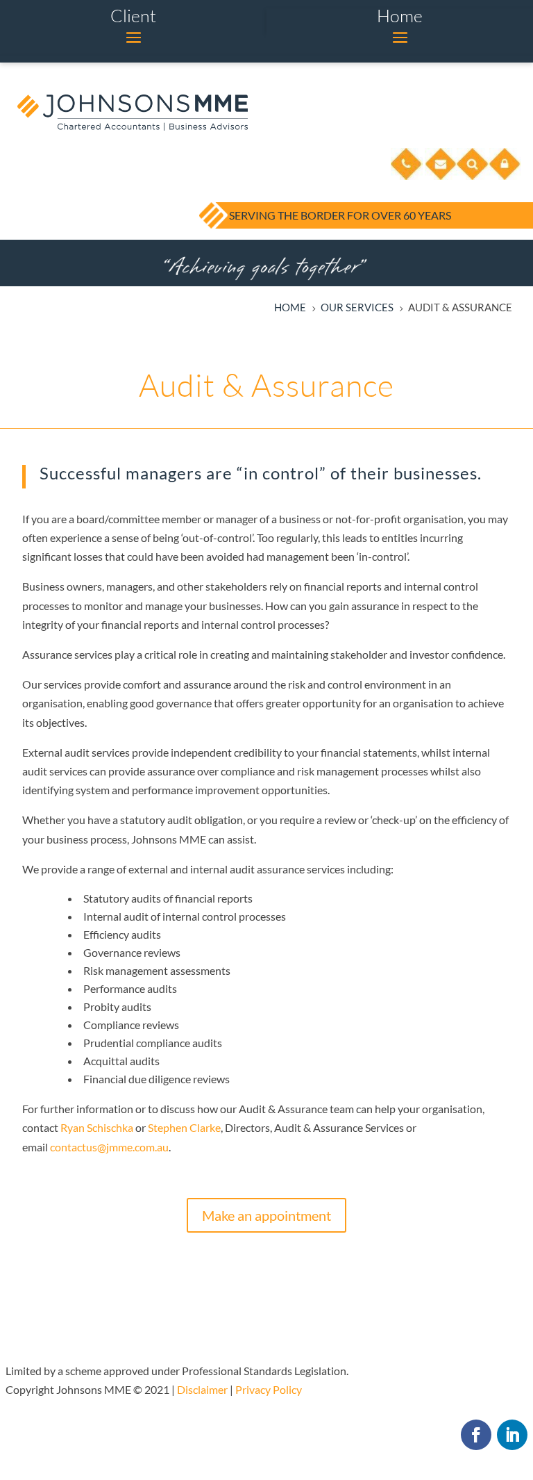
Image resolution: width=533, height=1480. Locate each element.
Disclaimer (202, 1389)
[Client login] (505, 176)
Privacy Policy (268, 1389)
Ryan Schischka (96, 1127)
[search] (473, 176)
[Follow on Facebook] (476, 1435)
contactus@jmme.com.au (109, 1146)
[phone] (407, 176)
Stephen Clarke (184, 1127)
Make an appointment (266, 1215)
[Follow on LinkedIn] (512, 1435)
